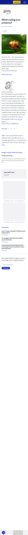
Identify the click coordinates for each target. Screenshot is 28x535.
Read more (6, 175)
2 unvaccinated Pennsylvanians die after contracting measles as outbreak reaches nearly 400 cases (13, 246)
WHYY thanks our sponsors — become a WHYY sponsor (14, 200)
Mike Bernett (15, 123)
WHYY (5, 2)
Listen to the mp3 (7, 74)
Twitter (11, 128)
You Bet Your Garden (7, 156)
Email (14, 128)
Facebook (8, 128)
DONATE (17, 2)
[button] (3, 532)
